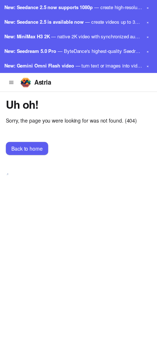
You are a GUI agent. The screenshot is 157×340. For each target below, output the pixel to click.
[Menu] (11, 82)
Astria (42, 82)
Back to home (27, 148)
